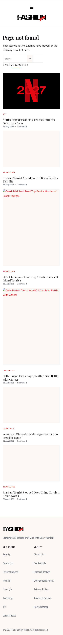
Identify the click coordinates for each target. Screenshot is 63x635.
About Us (39, 554)
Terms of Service (43, 598)
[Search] (30, 58)
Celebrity (9, 370)
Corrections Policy (44, 580)
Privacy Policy (41, 589)
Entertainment (10, 571)
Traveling (9, 172)
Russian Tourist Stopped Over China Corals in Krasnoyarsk (31, 494)
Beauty (6, 554)
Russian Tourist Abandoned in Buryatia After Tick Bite (30, 179)
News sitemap (41, 606)
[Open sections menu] (31, 7)
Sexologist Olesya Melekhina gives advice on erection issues (30, 435)
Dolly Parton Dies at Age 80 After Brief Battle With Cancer (30, 377)
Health (6, 580)
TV (4, 114)
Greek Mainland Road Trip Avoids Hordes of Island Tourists (30, 278)
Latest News (9, 615)
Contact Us (40, 563)
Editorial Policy (42, 571)
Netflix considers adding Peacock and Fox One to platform (29, 121)
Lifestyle (8, 429)
